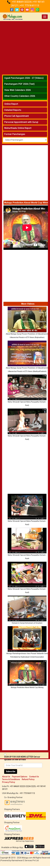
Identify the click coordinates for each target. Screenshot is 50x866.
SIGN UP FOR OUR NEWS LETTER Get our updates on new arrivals (22, 758)
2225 (33, 786)
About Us (6, 776)
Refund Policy (28, 779)
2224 (28, 786)
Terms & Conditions (11, 779)
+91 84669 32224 (22, 1)
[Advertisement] (25, 47)
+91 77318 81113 (29, 5)
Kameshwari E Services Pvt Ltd (25, 860)
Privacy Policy (8, 782)
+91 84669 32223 (17, 786)
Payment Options (19, 776)
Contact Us (34, 776)
